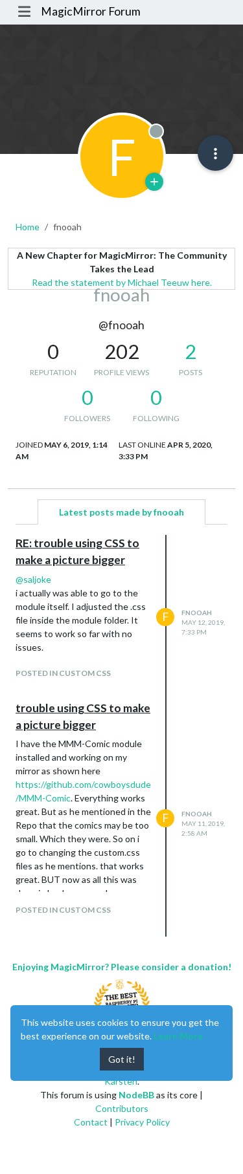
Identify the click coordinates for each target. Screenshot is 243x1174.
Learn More (178, 1035)
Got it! (121, 1059)
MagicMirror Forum (91, 11)
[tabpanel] (121, 736)
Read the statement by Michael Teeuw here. (122, 282)
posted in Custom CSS (63, 673)
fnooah (196, 612)
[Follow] (154, 182)
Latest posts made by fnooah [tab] (121, 511)
